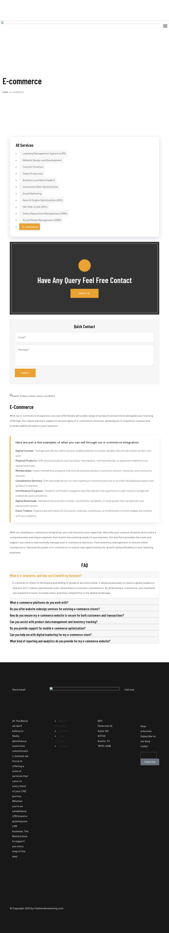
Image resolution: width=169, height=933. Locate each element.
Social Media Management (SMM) (42, 220)
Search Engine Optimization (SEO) (43, 200)
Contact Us (84, 293)
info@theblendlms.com (26, 696)
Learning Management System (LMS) (44, 153)
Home (5, 92)
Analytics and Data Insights (39, 180)
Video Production (33, 173)
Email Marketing (32, 193)
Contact (63, 745)
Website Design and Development (42, 160)
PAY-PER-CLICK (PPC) (35, 206)
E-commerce (30, 226)
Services (64, 730)
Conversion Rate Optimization (40, 186)
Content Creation (33, 166)
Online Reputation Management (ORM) (45, 213)
